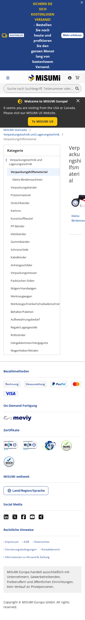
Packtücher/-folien (22, 281)
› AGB (25, 542)
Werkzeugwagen (21, 296)
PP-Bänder (17, 226)
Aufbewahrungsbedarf (25, 319)
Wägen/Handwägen (23, 288)
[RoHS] (66, 445)
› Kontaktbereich (50, 549)
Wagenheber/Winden (24, 350)
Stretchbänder (20, 203)
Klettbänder (18, 234)
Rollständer (18, 335)
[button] (72, 35)
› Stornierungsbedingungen (20, 549)
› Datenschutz (41, 542)
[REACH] (8, 461)
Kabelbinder (18, 257)
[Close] (78, 100)
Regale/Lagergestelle (24, 327)
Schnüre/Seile (19, 250)
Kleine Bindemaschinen (27, 179)
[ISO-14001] (30, 445)
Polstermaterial (21, 195)
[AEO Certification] (49, 445)
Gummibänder (20, 242)
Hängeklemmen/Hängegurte (29, 343)
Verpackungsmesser (24, 273)
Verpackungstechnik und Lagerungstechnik (31, 134)
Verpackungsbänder (24, 187)
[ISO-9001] (10, 445)
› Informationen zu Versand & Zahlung (26, 557)
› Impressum (11, 542)
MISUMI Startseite (15, 130)
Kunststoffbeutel (22, 218)
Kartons (16, 211)
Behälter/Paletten (22, 312)
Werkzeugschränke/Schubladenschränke (35, 304)
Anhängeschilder (21, 265)
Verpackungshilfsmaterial (29, 172)
